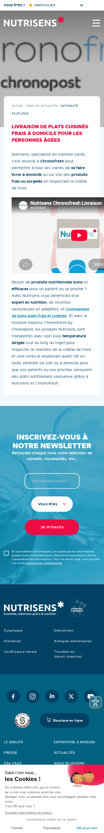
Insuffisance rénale (20, 651)
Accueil (17, 106)
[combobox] (52, 504)
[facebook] (13, 696)
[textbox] (52, 504)
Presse (10, 752)
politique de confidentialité (43, 563)
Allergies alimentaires (72, 641)
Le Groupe (13, 742)
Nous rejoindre (69, 763)
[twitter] (71, 696)
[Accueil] (28, 21)
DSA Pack (13, 763)
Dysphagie (13, 630)
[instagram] (32, 696)
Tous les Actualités (42, 106)
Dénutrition (64, 630)
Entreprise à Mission (74, 742)
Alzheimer (12, 641)
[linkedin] (52, 696)
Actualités (64, 752)
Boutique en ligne (68, 720)
